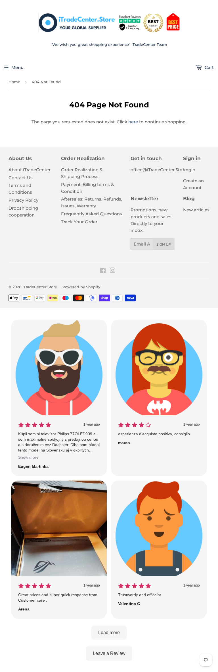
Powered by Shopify (81, 287)
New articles (196, 210)
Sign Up (163, 244)
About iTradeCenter (30, 169)
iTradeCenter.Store (39, 287)
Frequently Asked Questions (91, 213)
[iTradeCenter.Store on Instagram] (113, 271)
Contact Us (21, 177)
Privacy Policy (23, 200)
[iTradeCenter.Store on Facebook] (103, 271)
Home (14, 81)
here (133, 121)
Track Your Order (79, 221)
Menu (17, 67)
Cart (209, 67)
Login (189, 169)
